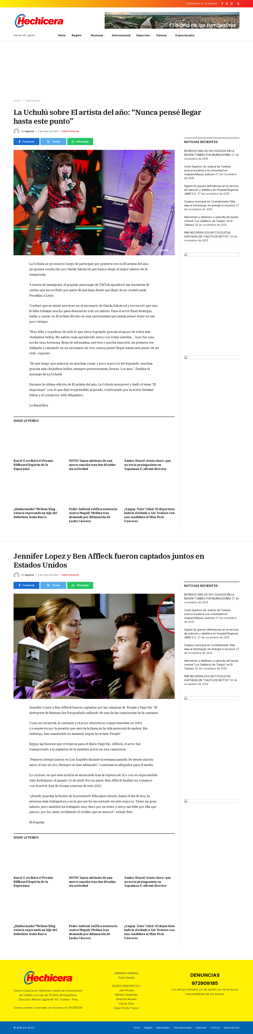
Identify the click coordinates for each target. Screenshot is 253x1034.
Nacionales (163, 1027)
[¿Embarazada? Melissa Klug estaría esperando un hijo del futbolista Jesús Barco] (39, 490)
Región (76, 35)
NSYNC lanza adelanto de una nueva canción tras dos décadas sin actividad (92, 465)
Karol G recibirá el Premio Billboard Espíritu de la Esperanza (33, 465)
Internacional (121, 35)
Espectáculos (185, 35)
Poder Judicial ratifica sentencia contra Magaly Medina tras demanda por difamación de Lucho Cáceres (93, 515)
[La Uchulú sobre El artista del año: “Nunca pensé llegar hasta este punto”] (94, 202)
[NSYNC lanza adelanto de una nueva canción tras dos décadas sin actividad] (94, 442)
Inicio (62, 35)
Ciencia (161, 35)
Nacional (97, 35)
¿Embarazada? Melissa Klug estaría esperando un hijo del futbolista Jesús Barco (35, 513)
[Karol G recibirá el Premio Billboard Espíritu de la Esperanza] (39, 442)
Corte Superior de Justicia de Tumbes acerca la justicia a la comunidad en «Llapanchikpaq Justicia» (207, 170)
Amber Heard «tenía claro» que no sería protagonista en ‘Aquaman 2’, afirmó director (147, 465)
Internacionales (183, 1027)
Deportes (143, 35)
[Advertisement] (126, 70)
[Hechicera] (39, 21)
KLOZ (31, 1027)
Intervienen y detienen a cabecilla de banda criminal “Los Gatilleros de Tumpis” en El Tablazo (211, 220)
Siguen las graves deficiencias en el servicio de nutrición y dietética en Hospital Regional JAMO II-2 (211, 189)
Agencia (29, 131)
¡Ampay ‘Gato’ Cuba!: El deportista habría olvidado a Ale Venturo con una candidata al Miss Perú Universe (149, 515)
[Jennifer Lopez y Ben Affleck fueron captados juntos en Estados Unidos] (94, 646)
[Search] (237, 3)
